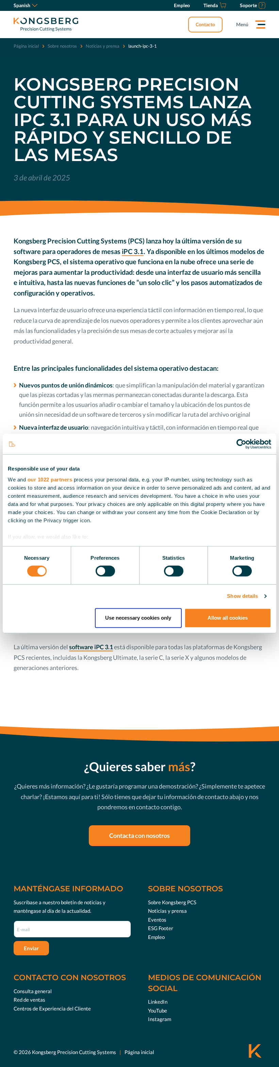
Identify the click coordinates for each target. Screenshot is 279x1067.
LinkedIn (157, 1002)
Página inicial (26, 46)
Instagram (159, 1019)
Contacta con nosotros (139, 835)
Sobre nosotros (62, 46)
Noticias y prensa (102, 46)
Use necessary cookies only (138, 618)
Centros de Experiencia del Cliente (52, 1008)
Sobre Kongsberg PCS (172, 902)
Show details (242, 596)
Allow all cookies (228, 618)
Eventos (157, 920)
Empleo (156, 937)
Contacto (205, 24)
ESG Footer (160, 928)
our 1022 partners (50, 479)
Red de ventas (29, 1000)
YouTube (157, 1010)
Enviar (31, 948)
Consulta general (33, 991)
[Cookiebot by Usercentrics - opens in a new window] (241, 444)
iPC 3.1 (133, 251)
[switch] (105, 571)
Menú (242, 24)
